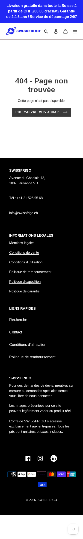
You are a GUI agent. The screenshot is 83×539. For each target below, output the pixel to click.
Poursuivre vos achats (38, 112)
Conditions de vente (24, 252)
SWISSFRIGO (47, 500)
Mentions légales (22, 243)
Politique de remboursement (30, 272)
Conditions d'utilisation (25, 262)
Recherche (18, 320)
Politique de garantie (24, 291)
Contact (15, 332)
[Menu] (75, 31)
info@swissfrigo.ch (23, 213)
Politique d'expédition (25, 281)
